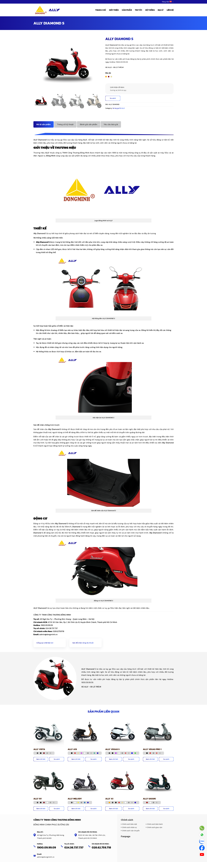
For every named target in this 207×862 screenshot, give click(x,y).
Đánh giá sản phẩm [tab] (88, 124)
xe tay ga (106, 608)
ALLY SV (37, 798)
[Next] (100, 102)
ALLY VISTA (39, 749)
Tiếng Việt (165, 2)
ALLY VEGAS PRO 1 (152, 749)
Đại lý (161, 10)
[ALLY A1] (122, 780)
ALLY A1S (72, 749)
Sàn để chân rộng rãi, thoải (82, 642)
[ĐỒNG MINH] (47, 10)
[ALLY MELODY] (85, 780)
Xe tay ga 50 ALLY (118, 108)
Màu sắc (108, 73)
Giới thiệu (114, 10)
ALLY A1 (109, 798)
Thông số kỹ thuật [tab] (65, 124)
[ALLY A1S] (85, 731)
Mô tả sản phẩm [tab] (43, 124)
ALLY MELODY (75, 798)
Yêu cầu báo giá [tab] (111, 124)
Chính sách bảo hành (155, 824)
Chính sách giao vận (154, 827)
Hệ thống (150, 10)
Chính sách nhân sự (129, 827)
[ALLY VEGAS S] (122, 731)
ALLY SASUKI (149, 798)
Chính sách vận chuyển (131, 830)
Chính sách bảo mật (129, 824)
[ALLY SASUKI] (158, 780)
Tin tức (138, 10)
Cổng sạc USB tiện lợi (44, 642)
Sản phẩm (127, 10)
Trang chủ (100, 10)
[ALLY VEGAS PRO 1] (158, 731)
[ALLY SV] (48, 780)
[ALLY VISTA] (48, 731)
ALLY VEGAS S (112, 749)
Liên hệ (170, 10)
